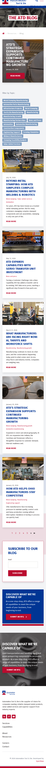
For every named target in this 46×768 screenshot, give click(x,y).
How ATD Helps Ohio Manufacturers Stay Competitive (20, 492)
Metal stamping (11, 199)
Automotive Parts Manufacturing (16, 104)
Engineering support (13, 503)
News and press (11, 276)
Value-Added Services (12, 144)
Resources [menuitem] (6, 737)
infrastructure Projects (13, 108)
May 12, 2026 (11, 258)
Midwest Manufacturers (13, 136)
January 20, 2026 (12, 485)
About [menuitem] (4, 733)
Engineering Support (12, 132)
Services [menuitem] (6, 723)
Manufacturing (32, 112)
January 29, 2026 (12, 70)
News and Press (35, 120)
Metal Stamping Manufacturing (16, 101)
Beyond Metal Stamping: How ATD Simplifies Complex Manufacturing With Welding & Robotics (21, 187)
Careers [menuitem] (5, 743)
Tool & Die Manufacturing (13, 112)
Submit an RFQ (17, 617)
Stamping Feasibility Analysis (15, 140)
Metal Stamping (31, 108)
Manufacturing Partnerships (15, 120)
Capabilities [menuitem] (7, 727)
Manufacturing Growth (12, 116)
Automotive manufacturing (15, 429)
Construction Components (14, 128)
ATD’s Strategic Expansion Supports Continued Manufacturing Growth (21, 414)
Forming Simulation (31, 132)
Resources (12, 33)
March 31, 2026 (11, 330)
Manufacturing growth (24, 348)
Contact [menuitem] (5, 747)
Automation (8, 124)
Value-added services (24, 199)
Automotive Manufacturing (26, 124)
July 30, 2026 (11, 178)
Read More (15, 76)
